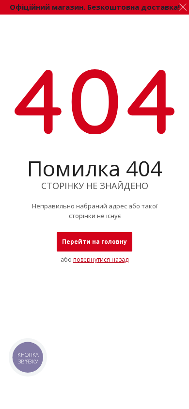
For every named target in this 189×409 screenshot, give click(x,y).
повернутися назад (100, 259)
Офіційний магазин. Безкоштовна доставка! (95, 7)
